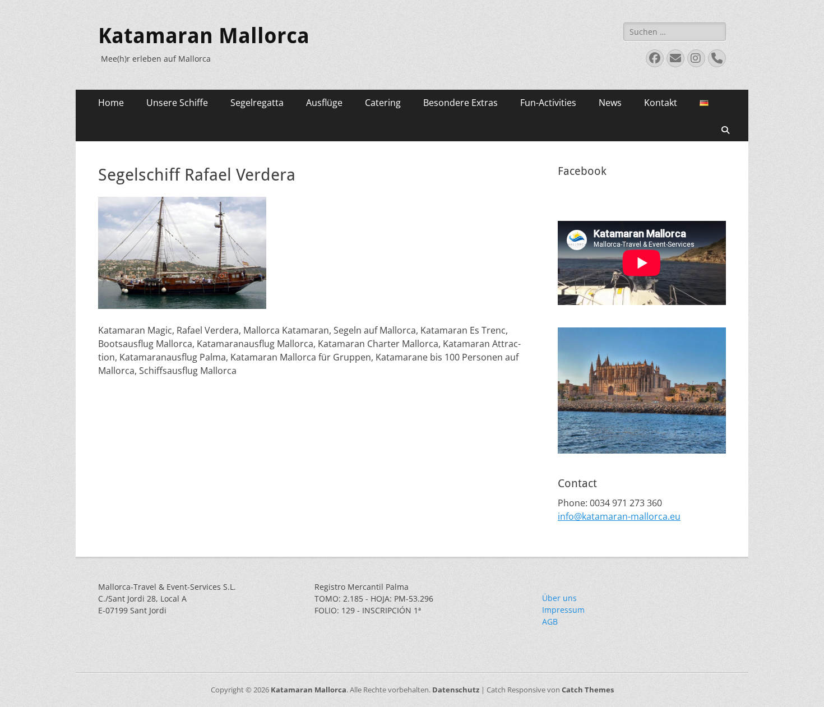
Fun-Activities (548, 102)
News (610, 102)
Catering (383, 102)
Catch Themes (588, 690)
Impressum (563, 609)
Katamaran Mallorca (203, 36)
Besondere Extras (460, 102)
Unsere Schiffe (177, 102)
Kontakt (660, 102)
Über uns (559, 598)
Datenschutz (455, 690)
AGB (550, 621)
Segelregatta (257, 102)
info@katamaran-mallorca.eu (619, 516)
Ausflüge (324, 102)
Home (111, 102)
